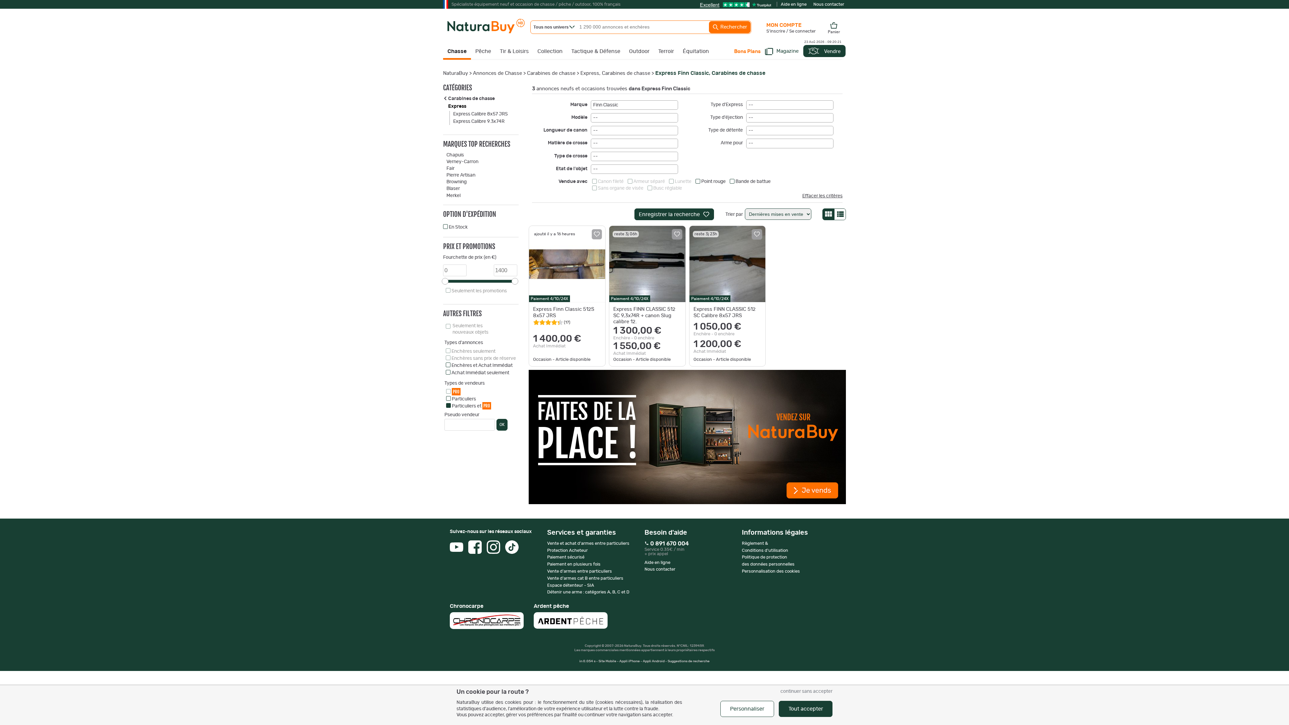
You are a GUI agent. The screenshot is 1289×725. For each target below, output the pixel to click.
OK (502, 425)
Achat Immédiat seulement (480, 373)
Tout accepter (806, 709)
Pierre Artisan (460, 175)
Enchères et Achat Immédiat (482, 365)
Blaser (453, 188)
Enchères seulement (473, 351)
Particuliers (464, 399)
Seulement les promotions (479, 291)
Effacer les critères (822, 196)
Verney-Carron (462, 161)
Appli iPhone (629, 661)
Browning (456, 182)
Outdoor (639, 51)
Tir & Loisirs (514, 51)
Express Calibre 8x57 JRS (480, 114)
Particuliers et (471, 405)
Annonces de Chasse (497, 73)
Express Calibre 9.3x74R (479, 121)
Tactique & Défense (595, 51)
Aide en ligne (794, 4)
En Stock (458, 227)
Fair (450, 168)
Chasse (457, 51)
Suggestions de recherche (689, 661)
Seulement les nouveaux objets (470, 329)
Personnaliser (747, 709)
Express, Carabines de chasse (615, 73)
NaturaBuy (455, 73)
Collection (550, 51)
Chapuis (455, 155)
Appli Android (654, 661)
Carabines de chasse (551, 73)
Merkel (453, 195)
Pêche (483, 51)
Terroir (666, 51)
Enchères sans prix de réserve (483, 358)
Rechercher (733, 27)
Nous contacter (828, 4)
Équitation (696, 51)
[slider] (445, 281)
